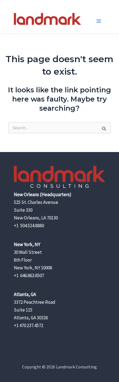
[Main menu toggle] (99, 21)
